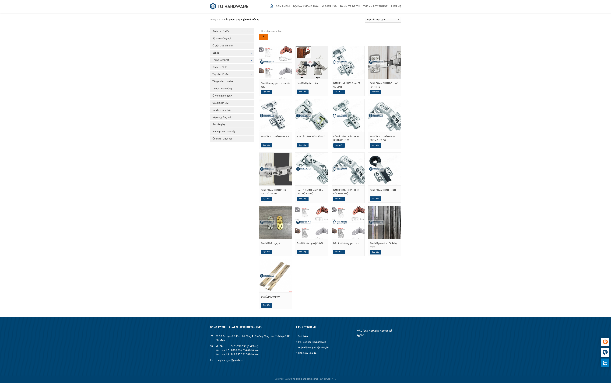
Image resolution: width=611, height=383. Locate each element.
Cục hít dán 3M (220, 102)
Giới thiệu (303, 336)
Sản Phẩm (283, 6)
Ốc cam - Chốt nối (222, 138)
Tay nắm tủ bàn (220, 74)
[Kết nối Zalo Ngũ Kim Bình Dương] (605, 363)
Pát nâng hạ (218, 124)
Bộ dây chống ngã (221, 38)
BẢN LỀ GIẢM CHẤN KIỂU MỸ (311, 136)
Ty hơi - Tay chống (222, 88)
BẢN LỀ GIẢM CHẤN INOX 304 (275, 136)
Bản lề (215, 52)
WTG (333, 379)
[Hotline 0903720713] (605, 352)
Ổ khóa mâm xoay (222, 95)
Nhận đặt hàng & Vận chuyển (313, 347)
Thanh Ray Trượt (375, 6)
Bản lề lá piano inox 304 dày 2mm (383, 245)
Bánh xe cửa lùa (220, 31)
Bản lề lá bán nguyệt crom (346, 243)
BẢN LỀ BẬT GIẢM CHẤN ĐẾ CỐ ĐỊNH (346, 85)
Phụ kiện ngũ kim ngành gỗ (312, 342)
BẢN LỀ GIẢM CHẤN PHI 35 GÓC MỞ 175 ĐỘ (310, 192)
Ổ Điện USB (329, 6)
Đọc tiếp (266, 92)
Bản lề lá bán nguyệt (271, 243)
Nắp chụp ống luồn (222, 117)
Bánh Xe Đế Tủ (350, 6)
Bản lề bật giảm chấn (307, 83)
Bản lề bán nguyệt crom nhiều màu (275, 85)
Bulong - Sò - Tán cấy (223, 131)
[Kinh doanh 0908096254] (605, 342)
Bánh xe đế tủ (219, 67)
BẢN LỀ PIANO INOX (270, 297)
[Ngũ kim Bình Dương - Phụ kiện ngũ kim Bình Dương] (229, 6)
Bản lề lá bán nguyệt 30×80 (310, 243)
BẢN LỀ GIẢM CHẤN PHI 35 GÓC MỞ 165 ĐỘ (274, 192)
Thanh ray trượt (220, 60)
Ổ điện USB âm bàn (222, 45)
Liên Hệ (396, 6)
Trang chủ (215, 19)
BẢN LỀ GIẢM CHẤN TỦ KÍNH (383, 190)
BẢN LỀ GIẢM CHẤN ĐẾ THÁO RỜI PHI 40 (384, 85)
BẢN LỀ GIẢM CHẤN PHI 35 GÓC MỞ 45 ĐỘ (346, 192)
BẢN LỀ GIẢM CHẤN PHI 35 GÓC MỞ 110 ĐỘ (346, 138)
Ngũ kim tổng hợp (221, 110)
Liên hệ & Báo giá (307, 353)
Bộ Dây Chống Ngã (306, 6)
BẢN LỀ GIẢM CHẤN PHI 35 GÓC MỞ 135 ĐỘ (383, 138)
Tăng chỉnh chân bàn (223, 81)
